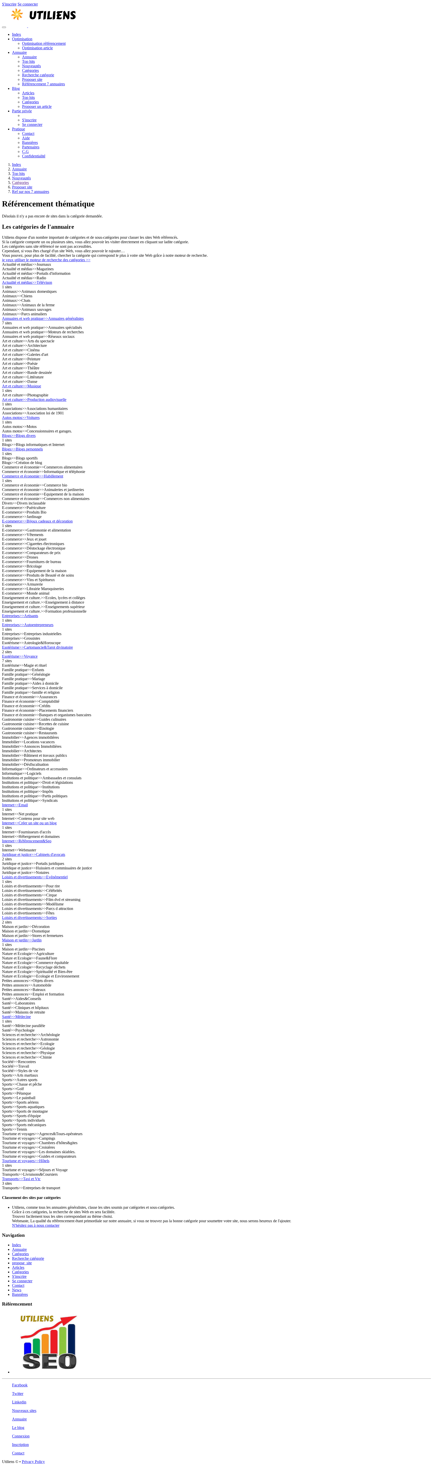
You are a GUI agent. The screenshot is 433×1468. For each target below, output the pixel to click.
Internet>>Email (15, 805)
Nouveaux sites (24, 1410)
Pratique (18, 129)
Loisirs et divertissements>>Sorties (29, 917)
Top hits (28, 61)
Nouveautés (31, 66)
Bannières (30, 142)
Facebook (20, 1385)
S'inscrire (9, 4)
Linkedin (19, 1402)
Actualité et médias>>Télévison (27, 282)
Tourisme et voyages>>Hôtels (25, 1161)
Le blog (18, 1427)
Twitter (17, 1393)
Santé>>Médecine (16, 1017)
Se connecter (28, 4)
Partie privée (22, 111)
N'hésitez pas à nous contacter (35, 1225)
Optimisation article (37, 48)
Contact (28, 133)
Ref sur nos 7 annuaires (30, 191)
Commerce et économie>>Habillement (32, 476)
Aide (26, 138)
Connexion (21, 1436)
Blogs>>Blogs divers (19, 435)
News (16, 1290)
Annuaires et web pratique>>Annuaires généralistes (43, 318)
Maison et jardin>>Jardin (22, 940)
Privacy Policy (33, 1461)
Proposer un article (37, 106)
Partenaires (30, 147)
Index (16, 34)
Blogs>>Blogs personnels (22, 449)
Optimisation (22, 39)
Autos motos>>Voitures (21, 417)
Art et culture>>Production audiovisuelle (34, 399)
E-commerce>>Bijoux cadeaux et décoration (37, 521)
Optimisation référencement (44, 43)
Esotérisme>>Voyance (20, 656)
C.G (25, 151)
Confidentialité (33, 156)
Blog (16, 88)
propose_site (22, 1263)
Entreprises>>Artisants (20, 616)
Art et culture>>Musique (21, 386)
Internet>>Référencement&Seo (26, 841)
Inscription (20, 1444)
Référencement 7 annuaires (43, 84)
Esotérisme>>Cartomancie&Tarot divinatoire (37, 647)
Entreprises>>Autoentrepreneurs (27, 625)
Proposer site (32, 79)
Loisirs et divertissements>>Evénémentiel (35, 877)
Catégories (30, 70)
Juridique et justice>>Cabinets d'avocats (33, 854)
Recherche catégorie (38, 75)
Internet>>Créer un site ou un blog (29, 823)
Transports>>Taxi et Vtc (21, 1179)
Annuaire (19, 52)
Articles (28, 93)
